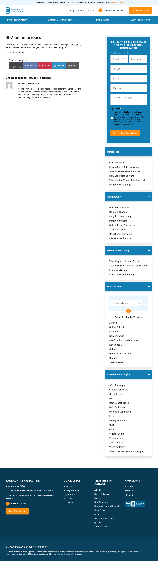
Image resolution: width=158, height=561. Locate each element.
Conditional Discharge (120, 234)
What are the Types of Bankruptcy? (127, 180)
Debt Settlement (117, 407)
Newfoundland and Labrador (123, 340)
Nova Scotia (115, 344)
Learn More (116, 2)
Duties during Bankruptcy (122, 225)
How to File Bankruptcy (121, 207)
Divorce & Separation (120, 411)
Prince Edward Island (120, 353)
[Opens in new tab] (135, 504)
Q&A (111, 429)
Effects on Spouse (118, 270)
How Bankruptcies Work (121, 175)
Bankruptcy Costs (118, 220)
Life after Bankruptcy (120, 238)
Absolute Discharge (119, 229)
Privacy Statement (72, 490)
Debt (111, 398)
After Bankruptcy (118, 385)
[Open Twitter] (130, 495)
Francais (129, 490)
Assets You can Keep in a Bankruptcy (128, 265)
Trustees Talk (116, 442)
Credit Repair (116, 394)
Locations (68, 502)
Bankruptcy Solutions (120, 184)
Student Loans (116, 433)
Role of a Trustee (118, 212)
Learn (81, 10)
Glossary (129, 486)
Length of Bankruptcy (120, 216)
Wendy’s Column (117, 447)
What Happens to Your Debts (124, 261)
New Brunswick (117, 336)
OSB (111, 425)
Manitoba (114, 331)
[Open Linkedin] (133, 495)
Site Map (68, 498)
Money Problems (118, 420)
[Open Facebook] (126, 495)
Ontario (113, 349)
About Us (68, 486)
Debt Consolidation (119, 402)
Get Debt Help (116, 162)
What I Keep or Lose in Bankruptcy (126, 451)
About (91, 10)
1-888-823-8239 (18, 503)
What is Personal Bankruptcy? (124, 171)
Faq (72, 10)
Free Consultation (141, 10)
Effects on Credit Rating (121, 274)
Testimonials (116, 438)
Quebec (113, 358)
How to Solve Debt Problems (124, 167)
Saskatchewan (116, 362)
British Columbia (117, 327)
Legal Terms (69, 494)
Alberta (113, 322)
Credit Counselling (118, 389)
